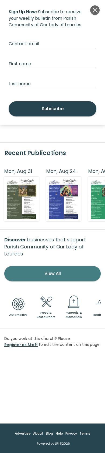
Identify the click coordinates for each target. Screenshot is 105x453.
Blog (49, 433)
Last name (20, 84)
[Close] (95, 10)
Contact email (24, 44)
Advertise (23, 433)
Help (59, 433)
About (38, 433)
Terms (84, 433)
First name (20, 64)
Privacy (71, 433)
